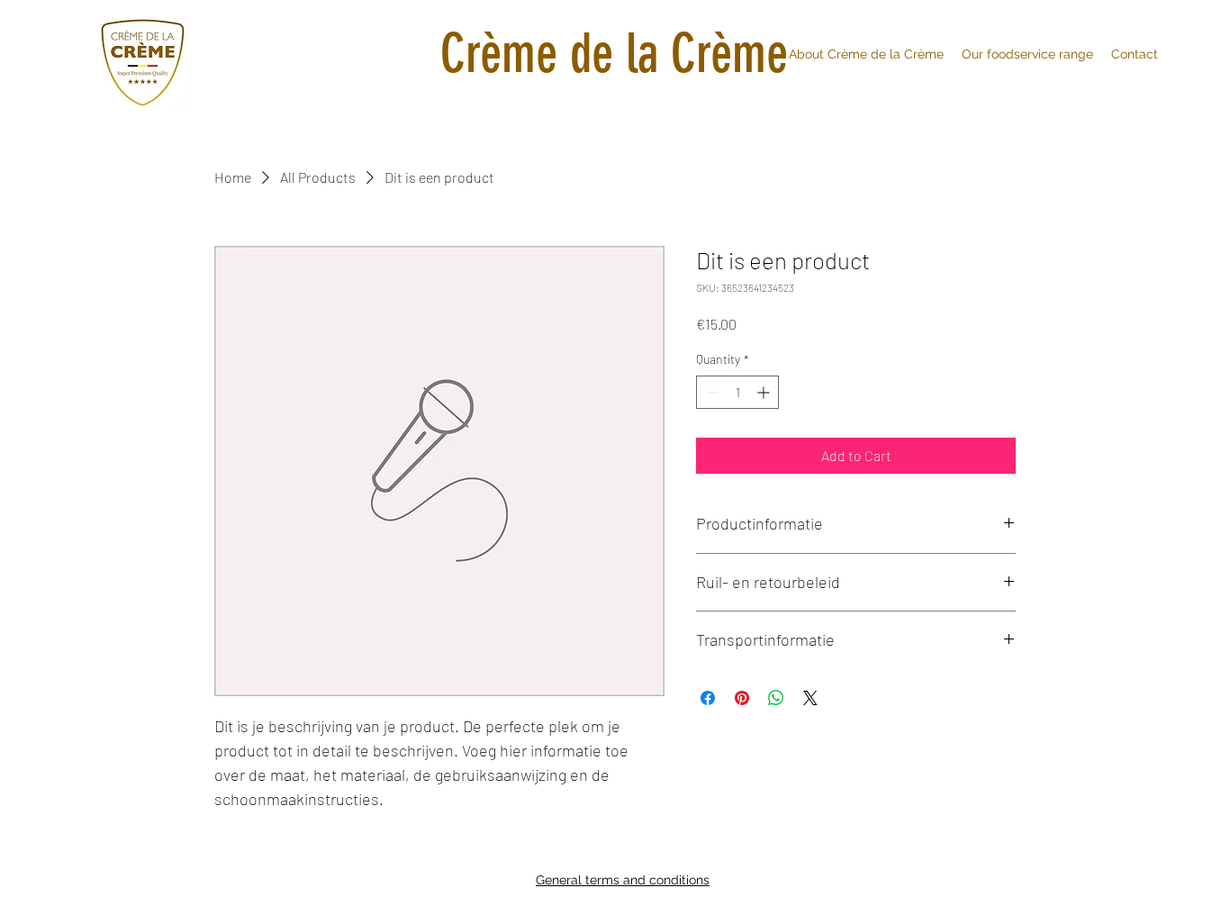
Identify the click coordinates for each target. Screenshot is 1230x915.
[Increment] (765, 392)
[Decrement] (710, 392)
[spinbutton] (737, 392)
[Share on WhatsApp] (776, 698)
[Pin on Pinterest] (742, 698)
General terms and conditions (623, 880)
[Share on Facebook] (708, 698)
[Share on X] (810, 698)
